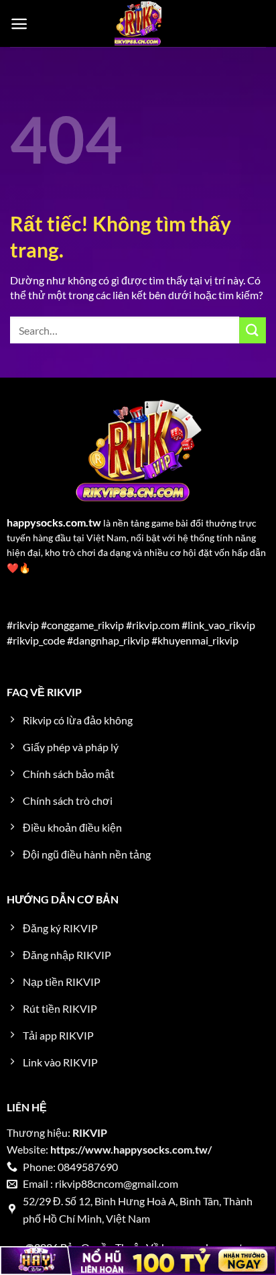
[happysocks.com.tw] (138, 23)
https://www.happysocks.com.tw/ (131, 1149)
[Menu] (19, 24)
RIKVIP (89, 1132)
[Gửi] (252, 330)
